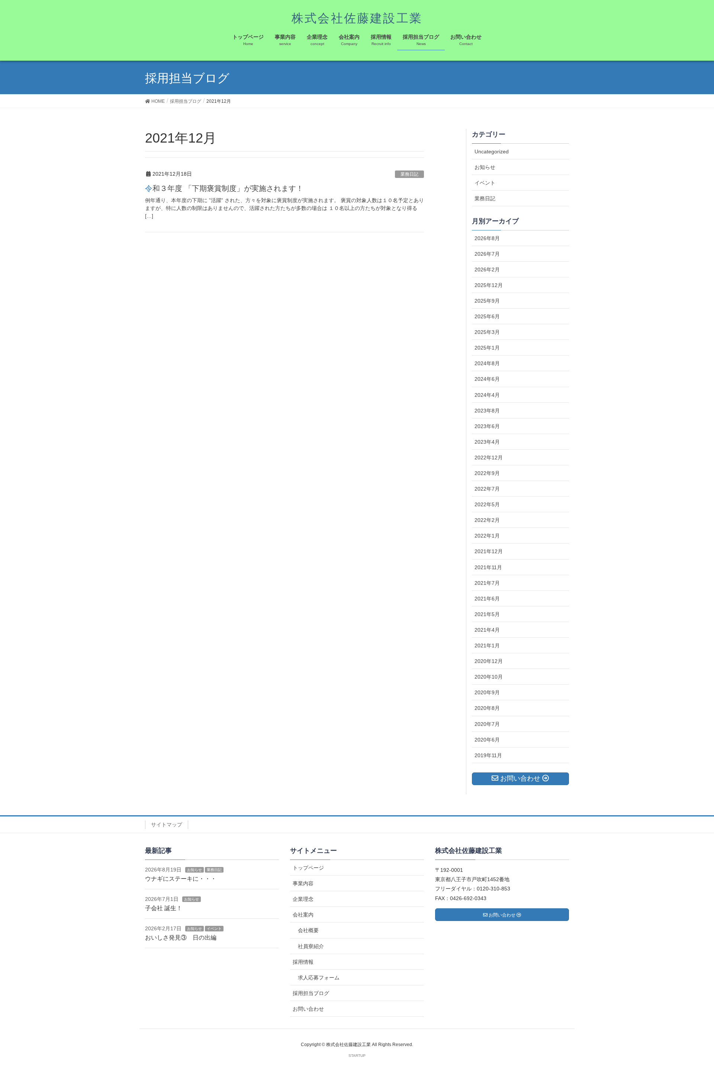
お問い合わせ (308, 1009)
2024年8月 (487, 363)
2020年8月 (487, 708)
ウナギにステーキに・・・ (180, 879)
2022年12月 (489, 457)
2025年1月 (487, 348)
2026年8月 (487, 238)
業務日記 (409, 174)
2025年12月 (489, 285)
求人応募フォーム (319, 978)
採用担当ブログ (311, 993)
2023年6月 (487, 426)
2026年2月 (487, 269)
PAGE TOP (691, 1032)
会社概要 (308, 930)
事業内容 (303, 883)
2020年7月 (487, 724)
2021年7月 (487, 583)
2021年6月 (487, 599)
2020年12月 (489, 661)
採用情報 (303, 962)
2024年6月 (487, 379)
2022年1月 (487, 536)
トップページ (308, 868)
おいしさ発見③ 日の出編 (180, 937)
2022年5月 (487, 504)
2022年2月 (487, 520)
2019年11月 (488, 755)
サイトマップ (166, 825)
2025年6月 (487, 316)
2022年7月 (487, 489)
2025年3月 (487, 332)
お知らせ (485, 167)
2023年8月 (487, 411)
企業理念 (303, 899)
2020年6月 (487, 740)
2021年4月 (487, 630)
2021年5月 (487, 614)
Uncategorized (492, 151)
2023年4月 (487, 442)
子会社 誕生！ (163, 908)
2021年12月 (489, 551)
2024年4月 (487, 395)
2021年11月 (488, 567)
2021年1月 (487, 645)
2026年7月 (487, 254)
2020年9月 (487, 692)
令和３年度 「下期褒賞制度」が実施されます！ (224, 188)
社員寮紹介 (311, 946)
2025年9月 (487, 301)
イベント (485, 183)
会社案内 (303, 915)
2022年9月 (487, 473)
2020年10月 (489, 677)
